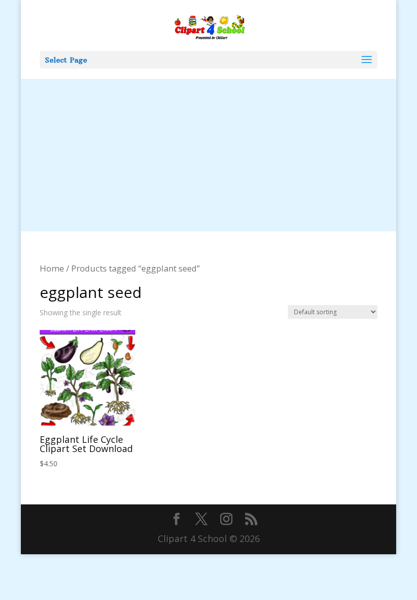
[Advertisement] (208, 155)
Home (52, 268)
